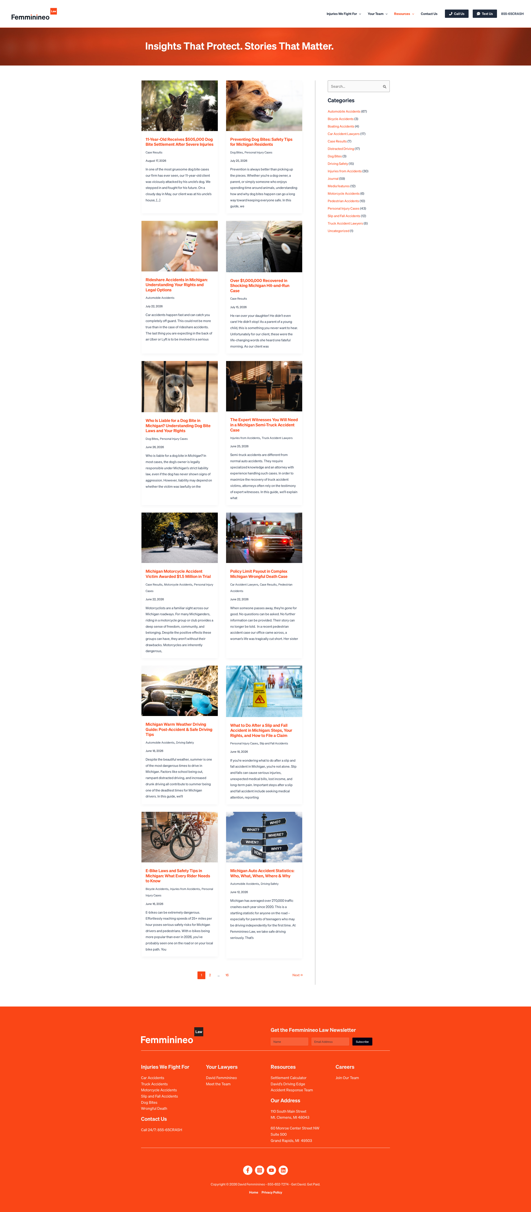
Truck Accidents (154, 1083)
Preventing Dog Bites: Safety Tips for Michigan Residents (261, 141)
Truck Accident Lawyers (277, 438)
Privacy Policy (272, 1192)
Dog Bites (236, 152)
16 (227, 975)
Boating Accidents (341, 126)
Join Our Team (347, 1077)
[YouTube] (271, 1170)
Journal (333, 178)
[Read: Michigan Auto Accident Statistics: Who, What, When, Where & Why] (264, 835)
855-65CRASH (169, 1129)
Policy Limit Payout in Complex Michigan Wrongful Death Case (258, 573)
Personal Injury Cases (258, 152)
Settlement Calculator (289, 1077)
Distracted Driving (341, 148)
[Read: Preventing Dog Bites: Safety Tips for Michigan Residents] (264, 104)
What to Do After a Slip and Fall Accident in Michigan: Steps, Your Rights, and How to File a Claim (261, 730)
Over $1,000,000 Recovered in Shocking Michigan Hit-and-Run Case (259, 285)
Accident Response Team (292, 1089)
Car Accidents (152, 1077)
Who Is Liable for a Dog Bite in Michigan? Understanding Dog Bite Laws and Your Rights (178, 425)
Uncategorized (338, 231)
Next (297, 975)
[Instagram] (259, 1170)
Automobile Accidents (160, 297)
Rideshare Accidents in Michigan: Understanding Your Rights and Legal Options (177, 284)
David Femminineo (221, 1077)
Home (253, 1192)
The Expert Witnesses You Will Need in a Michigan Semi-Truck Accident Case (264, 424)
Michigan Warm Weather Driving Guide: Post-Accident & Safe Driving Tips (179, 729)
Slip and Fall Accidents (274, 743)
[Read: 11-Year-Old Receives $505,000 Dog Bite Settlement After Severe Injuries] (179, 104)
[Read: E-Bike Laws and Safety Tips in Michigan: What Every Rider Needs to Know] (179, 835)
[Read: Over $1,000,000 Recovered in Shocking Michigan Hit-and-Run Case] (264, 245)
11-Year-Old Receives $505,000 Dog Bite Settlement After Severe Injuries (179, 141)
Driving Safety (185, 742)
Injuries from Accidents (245, 438)
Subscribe (362, 1041)
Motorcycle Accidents (178, 584)
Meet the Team (218, 1083)
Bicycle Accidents (157, 889)
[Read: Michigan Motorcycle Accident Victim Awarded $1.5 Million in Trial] (179, 536)
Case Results (154, 152)
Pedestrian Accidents (343, 201)
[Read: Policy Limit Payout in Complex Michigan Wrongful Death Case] (264, 536)
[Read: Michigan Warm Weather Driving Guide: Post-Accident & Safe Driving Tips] (179, 689)
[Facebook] (247, 1170)
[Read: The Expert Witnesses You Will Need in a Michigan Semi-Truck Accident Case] (264, 385)
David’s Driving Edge (288, 1083)
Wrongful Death (154, 1108)
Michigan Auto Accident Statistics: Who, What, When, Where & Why (262, 873)
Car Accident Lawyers (244, 584)
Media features (339, 186)
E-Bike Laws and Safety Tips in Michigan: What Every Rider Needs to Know (178, 875)
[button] (359, 13)
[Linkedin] (283, 1170)
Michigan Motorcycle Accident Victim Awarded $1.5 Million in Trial (178, 573)
